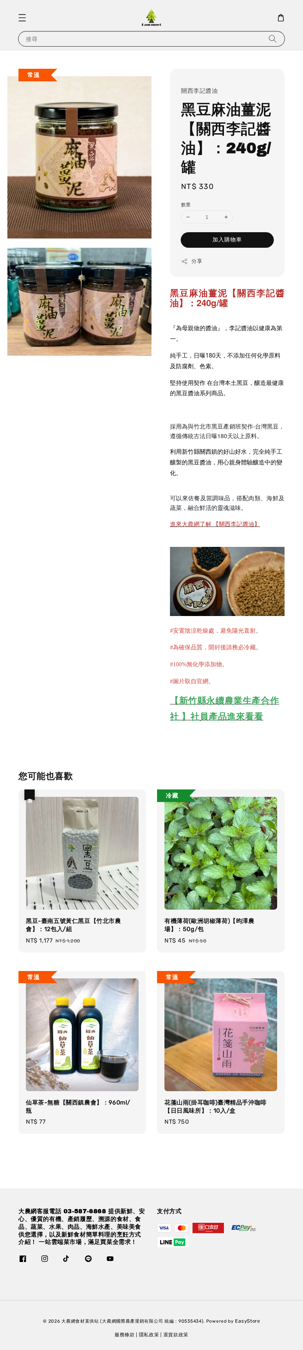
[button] (22, 18)
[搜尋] (273, 38)
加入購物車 (227, 239)
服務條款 (125, 1334)
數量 (186, 204)
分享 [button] (196, 261)
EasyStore (247, 1321)
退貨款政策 (176, 1334)
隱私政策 (149, 1334)
